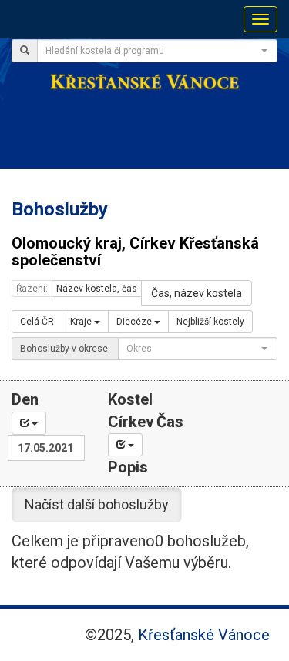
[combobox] (157, 50)
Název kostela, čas (96, 288)
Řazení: (32, 288)
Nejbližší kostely (210, 321)
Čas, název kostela (196, 293)
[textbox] (152, 51)
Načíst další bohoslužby (97, 504)
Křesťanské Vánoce (204, 635)
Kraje (82, 321)
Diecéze (135, 321)
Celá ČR (37, 321)
